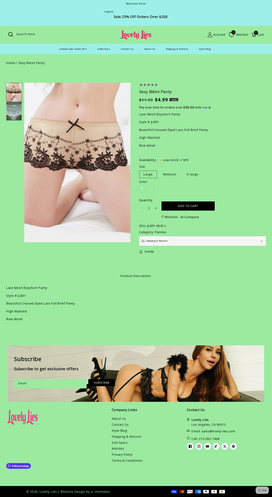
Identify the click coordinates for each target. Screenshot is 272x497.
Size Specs (120, 442)
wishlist (171, 216)
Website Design (72, 491)
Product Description (135, 276)
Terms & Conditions (127, 460)
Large (148, 174)
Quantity (146, 200)
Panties (161, 232)
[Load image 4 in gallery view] (14, 111)
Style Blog (119, 430)
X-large (192, 174)
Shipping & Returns (127, 436)
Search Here (10, 34)
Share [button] (149, 251)
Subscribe (102, 382)
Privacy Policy (122, 454)
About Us (119, 418)
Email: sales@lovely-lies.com (213, 431)
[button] (257, 34)
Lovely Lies (48, 491)
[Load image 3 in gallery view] (14, 92)
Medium (169, 174)
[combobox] (43, 34)
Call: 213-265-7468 (205, 439)
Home (10, 63)
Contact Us (120, 424)
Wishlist (118, 448)
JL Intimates (100, 491)
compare (191, 217)
